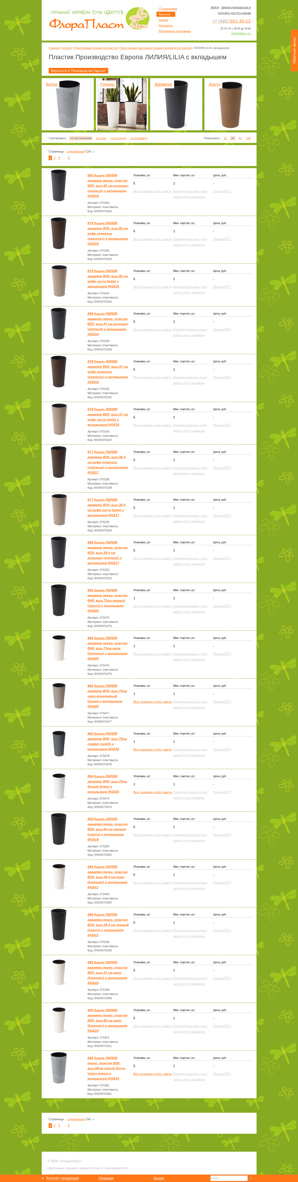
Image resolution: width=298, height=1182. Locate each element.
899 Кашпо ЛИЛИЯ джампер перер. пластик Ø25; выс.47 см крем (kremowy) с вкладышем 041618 (108, 972)
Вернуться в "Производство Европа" (78, 71)
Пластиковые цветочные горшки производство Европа (155, 48)
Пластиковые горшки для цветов (95, 48)
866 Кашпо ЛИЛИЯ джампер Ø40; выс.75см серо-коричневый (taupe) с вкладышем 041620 (107, 696)
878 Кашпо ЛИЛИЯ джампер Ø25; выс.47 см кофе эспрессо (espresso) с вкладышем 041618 (108, 372)
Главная (54, 48)
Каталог (67, 48)
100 (248, 138)
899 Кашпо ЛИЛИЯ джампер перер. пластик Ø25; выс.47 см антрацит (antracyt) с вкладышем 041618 (108, 324)
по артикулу (118, 138)
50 (240, 138)
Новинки (106, 1178)
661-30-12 (231, 21)
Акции (163, 20)
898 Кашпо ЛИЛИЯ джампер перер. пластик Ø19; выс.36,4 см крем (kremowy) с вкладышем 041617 (108, 877)
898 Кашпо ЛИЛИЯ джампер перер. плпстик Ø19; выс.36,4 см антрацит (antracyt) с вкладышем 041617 (108, 553)
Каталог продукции (62, 1178)
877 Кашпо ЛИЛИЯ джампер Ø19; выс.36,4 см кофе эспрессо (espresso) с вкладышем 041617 (108, 462)
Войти (215, 7)
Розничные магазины (175, 31)
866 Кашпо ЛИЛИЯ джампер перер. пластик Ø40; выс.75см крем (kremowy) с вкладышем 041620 (108, 648)
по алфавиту (139, 138)
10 (225, 138)
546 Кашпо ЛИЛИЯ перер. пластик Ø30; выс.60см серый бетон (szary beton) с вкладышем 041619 (106, 1068)
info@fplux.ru (241, 33)
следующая (76, 151)
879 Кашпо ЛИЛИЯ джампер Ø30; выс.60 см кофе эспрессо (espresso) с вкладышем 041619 (108, 233)
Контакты (166, 25)
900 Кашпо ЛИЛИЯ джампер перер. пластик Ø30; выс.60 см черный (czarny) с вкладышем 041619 (108, 829)
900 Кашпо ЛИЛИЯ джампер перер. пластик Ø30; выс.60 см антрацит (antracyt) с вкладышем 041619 (108, 185)
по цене (101, 138)
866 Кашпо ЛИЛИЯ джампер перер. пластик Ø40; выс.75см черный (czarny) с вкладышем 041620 (108, 600)
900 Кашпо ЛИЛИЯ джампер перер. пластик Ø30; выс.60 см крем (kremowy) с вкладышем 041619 (108, 1020)
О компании (168, 8)
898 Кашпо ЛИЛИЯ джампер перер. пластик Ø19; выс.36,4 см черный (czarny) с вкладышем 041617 (108, 925)
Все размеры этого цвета (152, 702)
